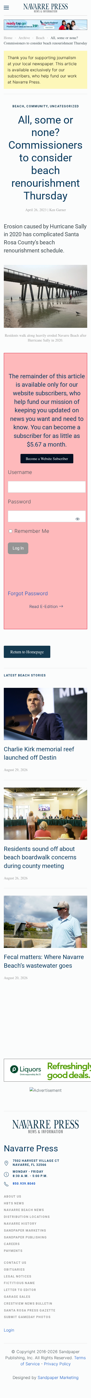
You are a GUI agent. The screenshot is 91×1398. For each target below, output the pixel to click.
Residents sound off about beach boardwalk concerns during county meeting (40, 857)
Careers (12, 1244)
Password (19, 502)
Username (20, 472)
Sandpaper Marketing (58, 1377)
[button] (6, 7)
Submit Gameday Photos (27, 1317)
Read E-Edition (43, 606)
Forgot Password (28, 593)
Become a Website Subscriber (47, 458)
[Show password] (77, 519)
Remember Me (31, 531)
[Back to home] (45, 7)
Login (9, 1330)
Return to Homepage (27, 651)
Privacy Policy (57, 1363)
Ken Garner (57, 209)
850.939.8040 (24, 1183)
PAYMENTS (13, 1251)
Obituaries (14, 1269)
